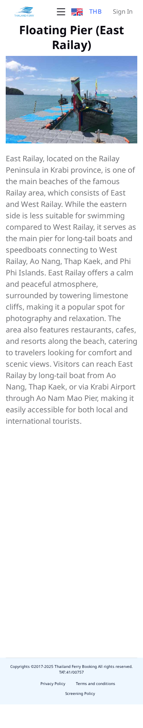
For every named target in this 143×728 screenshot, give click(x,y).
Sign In (123, 11)
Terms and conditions (95, 684)
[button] (77, 11)
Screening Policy (80, 694)
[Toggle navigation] (61, 12)
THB (95, 11)
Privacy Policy (52, 684)
